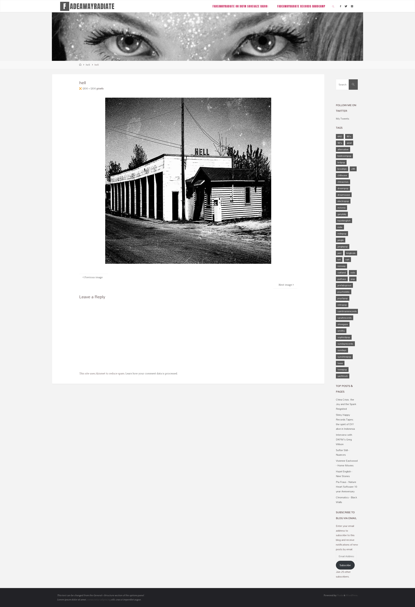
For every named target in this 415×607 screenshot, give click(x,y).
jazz (340, 253)
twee (340, 363)
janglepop (343, 246)
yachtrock (343, 376)
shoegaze (343, 324)
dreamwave (344, 194)
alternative (343, 149)
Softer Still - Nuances (342, 452)
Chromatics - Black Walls (346, 500)
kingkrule (351, 253)
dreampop (343, 188)
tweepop (342, 369)
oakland (342, 272)
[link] (333, 6)
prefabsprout (344, 285)
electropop (343, 201)
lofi (339, 259)
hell (88, 65)
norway (341, 266)
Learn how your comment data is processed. (151, 373)
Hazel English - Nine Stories (344, 474)
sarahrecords (345, 317)
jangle (341, 240)
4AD (340, 136)
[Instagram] (352, 6)
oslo (352, 272)
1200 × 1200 (90, 88)
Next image (285, 284)
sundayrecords (345, 343)
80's (349, 136)
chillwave (342, 175)
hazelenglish (344, 220)
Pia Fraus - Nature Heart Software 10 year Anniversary (346, 486)
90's (340, 142)
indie (340, 227)
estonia (341, 207)
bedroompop (344, 155)
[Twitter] (346, 6)
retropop (342, 304)
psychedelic (344, 291)
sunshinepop (344, 356)
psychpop (343, 298)
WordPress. (352, 595)
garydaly (342, 214)
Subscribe (345, 565)
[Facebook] (340, 6)
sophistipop (344, 337)
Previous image (93, 277)
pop (353, 279)
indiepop (342, 233)
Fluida (339, 595)
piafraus (342, 279)
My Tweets (342, 118)
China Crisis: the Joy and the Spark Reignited (346, 404)
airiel (349, 142)
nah (347, 259)
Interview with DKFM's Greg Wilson (344, 439)
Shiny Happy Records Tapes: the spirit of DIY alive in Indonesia (345, 421)
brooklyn (342, 168)
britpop (341, 162)
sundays (342, 350)
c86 (353, 168)
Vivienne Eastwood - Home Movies (347, 463)
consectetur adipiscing (99, 599)
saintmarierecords (347, 311)
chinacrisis (343, 181)
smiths (341, 330)
